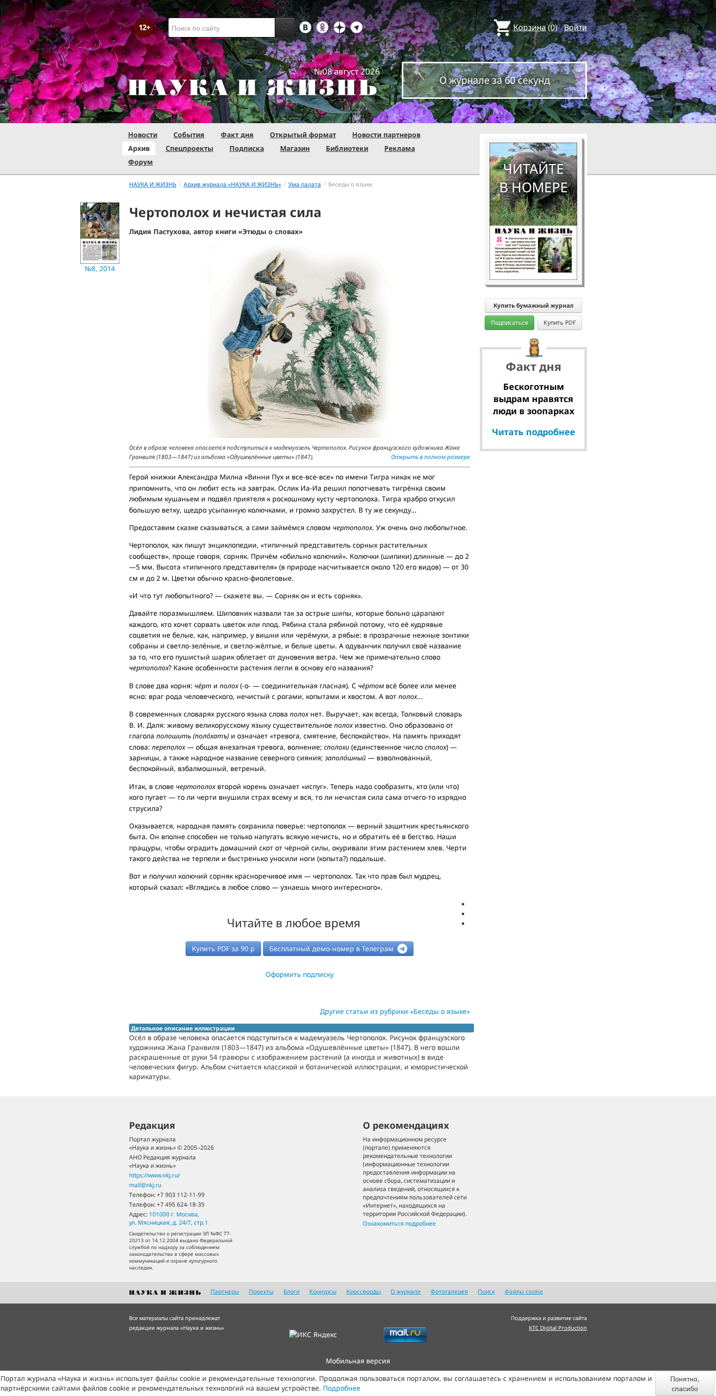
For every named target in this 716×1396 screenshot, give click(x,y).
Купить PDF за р (223, 948)
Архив (139, 148)
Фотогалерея (449, 1291)
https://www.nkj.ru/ (154, 1175)
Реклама (399, 148)
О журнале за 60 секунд (494, 80)
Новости (142, 134)
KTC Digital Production (558, 1327)
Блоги (291, 1291)
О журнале (406, 1291)
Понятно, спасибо (684, 1383)
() (535, 27)
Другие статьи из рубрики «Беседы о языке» (395, 1011)
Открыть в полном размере (430, 457)
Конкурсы (323, 1291)
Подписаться (509, 322)
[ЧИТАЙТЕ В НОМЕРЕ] (533, 114)
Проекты (261, 1291)
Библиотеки (347, 148)
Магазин (295, 148)
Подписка (246, 148)
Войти (575, 27)
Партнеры (224, 1291)
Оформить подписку (299, 974)
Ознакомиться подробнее (399, 1223)
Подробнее (341, 1388)
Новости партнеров (386, 134)
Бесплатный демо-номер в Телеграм (332, 948)
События (189, 134)
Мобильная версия (358, 1360)
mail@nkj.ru (145, 1185)
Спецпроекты (189, 148)
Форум (140, 161)
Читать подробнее (533, 432)
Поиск (486, 1291)
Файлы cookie (524, 1291)
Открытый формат (303, 134)
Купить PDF (560, 322)
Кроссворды (363, 1291)
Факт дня (237, 134)
